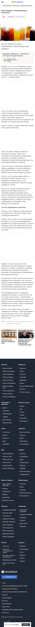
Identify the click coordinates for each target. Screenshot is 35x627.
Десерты (22, 555)
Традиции (23, 517)
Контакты (5, 600)
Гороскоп (23, 453)
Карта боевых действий (7, 484)
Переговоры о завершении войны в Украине (17, 5)
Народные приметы (26, 514)
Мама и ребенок (25, 432)
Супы (21, 552)
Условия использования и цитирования (14, 592)
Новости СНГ (7, 462)
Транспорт (6, 410)
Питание (22, 435)
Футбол (22, 406)
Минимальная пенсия (9, 560)
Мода (21, 459)
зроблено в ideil (6, 621)
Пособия (22, 389)
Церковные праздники (23, 510)
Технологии (6, 432)
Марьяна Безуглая (8, 533)
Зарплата (23, 368)
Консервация (24, 549)
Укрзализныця (7, 422)
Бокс (21, 409)
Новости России (8, 459)
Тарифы (5, 416)
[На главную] (17, 2)
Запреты (22, 520)
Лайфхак (22, 468)
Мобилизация (23, 480)
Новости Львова (8, 380)
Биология (6, 438)
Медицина (23, 380)
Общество (22, 364)
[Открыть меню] (2, 2)
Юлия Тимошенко (8, 530)
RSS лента (5, 612)
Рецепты (22, 542)
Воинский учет (24, 496)
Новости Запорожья (9, 383)
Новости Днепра (8, 374)
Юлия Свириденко (8, 536)
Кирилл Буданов (8, 525)
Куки (16, 624)
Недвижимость (7, 413)
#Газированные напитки (13, 323)
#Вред (23, 321)
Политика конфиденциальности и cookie (14, 586)
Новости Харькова (8, 371)
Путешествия (24, 462)
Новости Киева (7, 368)
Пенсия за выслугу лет (9, 563)
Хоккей (22, 415)
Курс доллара (7, 419)
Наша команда (6, 603)
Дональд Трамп (7, 513)
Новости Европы (8, 453)
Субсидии (23, 377)
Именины (23, 526)
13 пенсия (6, 546)
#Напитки (16, 321)
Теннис (22, 412)
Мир (2, 450)
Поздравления (24, 474)
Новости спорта (24, 402)
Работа (22, 371)
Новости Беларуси (8, 468)
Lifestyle (21, 450)
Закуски (22, 561)
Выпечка (22, 546)
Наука (3, 428)
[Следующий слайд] (33, 6)
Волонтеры (6, 497)
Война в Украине (7, 480)
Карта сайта (6, 606)
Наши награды (6, 598)
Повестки (23, 484)
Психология (23, 441)
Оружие (5, 494)
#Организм (29, 321)
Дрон (4, 441)
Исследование (24, 444)
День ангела (24, 523)
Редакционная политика (9, 589)
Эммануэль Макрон (9, 519)
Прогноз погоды (25, 392)
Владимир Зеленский (9, 510)
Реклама (4, 595)
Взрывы (5, 488)
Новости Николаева (9, 396)
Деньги (5, 408)
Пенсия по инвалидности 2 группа (8, 550)
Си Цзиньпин (7, 516)
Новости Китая (7, 465)
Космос (5, 435)
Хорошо (25, 624)
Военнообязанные (26, 493)
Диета (22, 438)
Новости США (7, 456)
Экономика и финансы (5, 403)
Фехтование (23, 421)
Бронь (22, 487)
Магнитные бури (25, 471)
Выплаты (23, 374)
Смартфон (6, 444)
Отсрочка (23, 490)
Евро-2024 (23, 418)
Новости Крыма (8, 393)
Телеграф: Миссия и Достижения (12, 609)
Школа (22, 383)
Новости (4, 364)
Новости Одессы (8, 377)
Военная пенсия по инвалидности (9, 556)
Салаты (22, 558)
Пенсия (3, 542)
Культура (22, 465)
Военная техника (8, 500)
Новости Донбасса (8, 390)
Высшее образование (27, 386)
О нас (4, 583)
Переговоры (7, 491)
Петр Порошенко (8, 528)
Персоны (4, 506)
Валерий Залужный (9, 521)
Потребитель (24, 456)
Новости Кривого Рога (8, 386)
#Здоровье (8, 321)
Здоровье (22, 428)
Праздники (22, 506)
